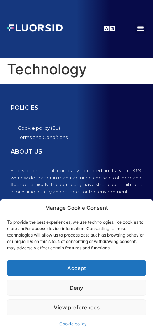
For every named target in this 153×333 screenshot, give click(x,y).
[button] (140, 28)
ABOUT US (26, 151)
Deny (76, 287)
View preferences (77, 307)
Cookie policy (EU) (39, 128)
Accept (76, 268)
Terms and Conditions (43, 137)
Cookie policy (73, 324)
